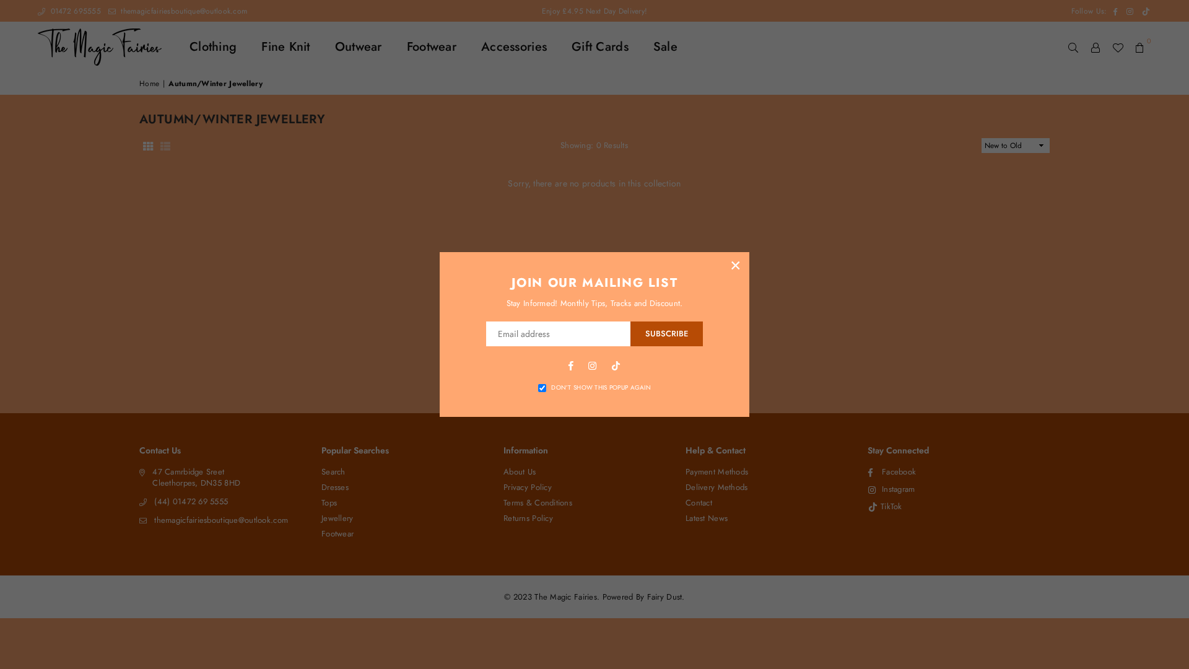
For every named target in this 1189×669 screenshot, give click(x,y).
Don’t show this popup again (601, 387)
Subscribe (666, 333)
